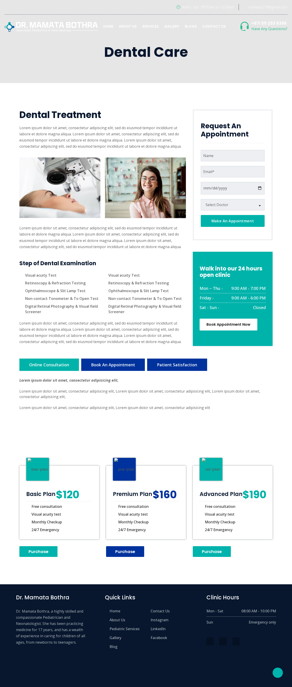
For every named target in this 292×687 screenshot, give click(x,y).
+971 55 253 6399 (269, 23)
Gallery (171, 26)
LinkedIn (158, 628)
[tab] (49, 365)
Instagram (160, 619)
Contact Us (214, 26)
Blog (113, 646)
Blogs (191, 26)
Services (150, 26)
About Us (128, 26)
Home (108, 26)
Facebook (159, 637)
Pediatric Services (125, 628)
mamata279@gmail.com (268, 7)
